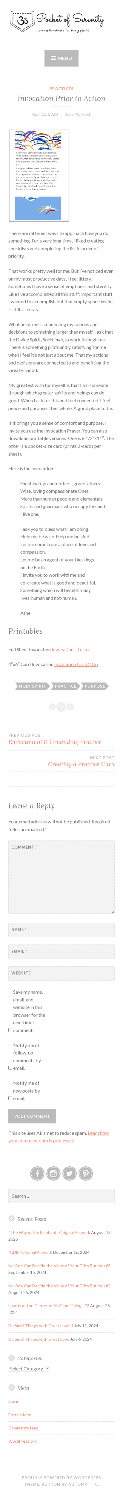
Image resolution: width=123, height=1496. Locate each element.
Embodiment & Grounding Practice (55, 739)
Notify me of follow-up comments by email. (27, 1056)
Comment (24, 847)
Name (19, 929)
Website (21, 973)
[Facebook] (37, 1173)
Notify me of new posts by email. (26, 1090)
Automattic (83, 1484)
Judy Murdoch (78, 114)
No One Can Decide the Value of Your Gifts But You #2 (59, 1285)
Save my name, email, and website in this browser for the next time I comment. (29, 1011)
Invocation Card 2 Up (76, 664)
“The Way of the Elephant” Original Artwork (49, 1232)
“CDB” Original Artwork (30, 1252)
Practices (62, 88)
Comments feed (23, 1427)
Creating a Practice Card (81, 761)
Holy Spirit (32, 686)
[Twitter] (69, 1173)
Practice (65, 686)
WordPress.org (22, 1441)
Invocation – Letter (71, 649)
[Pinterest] (86, 1173)
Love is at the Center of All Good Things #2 (48, 1305)
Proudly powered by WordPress (61, 1477)
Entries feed (19, 1414)
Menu (65, 58)
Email (19, 951)
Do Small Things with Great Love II (40, 1325)
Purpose (95, 686)
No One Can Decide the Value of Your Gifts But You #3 (59, 1265)
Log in (13, 1401)
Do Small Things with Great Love (38, 1339)
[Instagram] (53, 1173)
